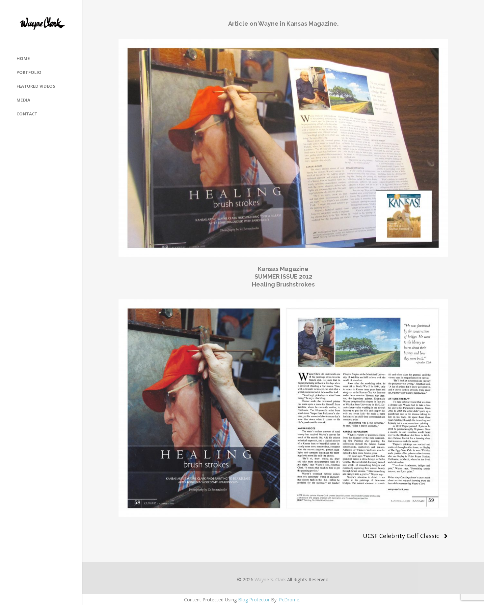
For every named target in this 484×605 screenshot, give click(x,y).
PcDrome (289, 599)
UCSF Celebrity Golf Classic (401, 536)
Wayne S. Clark (270, 579)
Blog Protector (254, 599)
